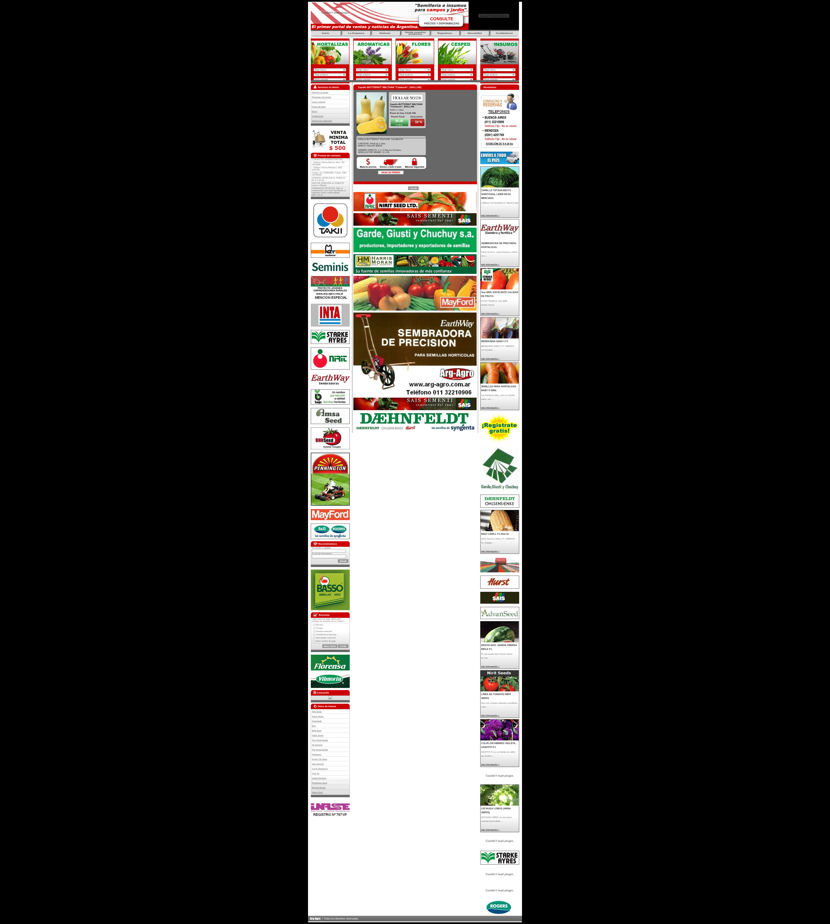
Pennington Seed (319, 783)
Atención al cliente (320, 92)
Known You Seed (319, 759)
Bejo (314, 726)
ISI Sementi (317, 745)
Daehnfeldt (317, 721)
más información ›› (490, 215)
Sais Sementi (318, 764)
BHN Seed (316, 731)
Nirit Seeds (317, 712)
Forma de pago (319, 107)
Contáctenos (317, 116)
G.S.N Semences (320, 769)
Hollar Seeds (317, 735)
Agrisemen (316, 754)
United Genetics (319, 778)
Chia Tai (315, 773)
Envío (314, 111)
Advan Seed (317, 792)
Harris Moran (318, 716)
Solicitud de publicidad (322, 121)
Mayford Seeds (319, 788)
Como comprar (318, 102)
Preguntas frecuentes (321, 97)
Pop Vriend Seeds (320, 740)
